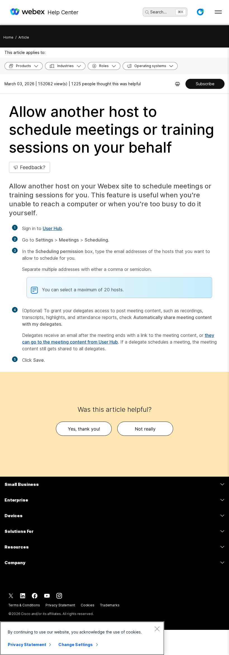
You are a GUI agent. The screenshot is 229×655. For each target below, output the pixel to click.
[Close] (157, 629)
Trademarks (110, 605)
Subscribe (205, 83)
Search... (158, 12)
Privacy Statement (60, 605)
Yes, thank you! (84, 429)
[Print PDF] (177, 84)
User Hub (52, 228)
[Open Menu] (218, 12)
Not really (145, 429)
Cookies (87, 605)
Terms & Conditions (24, 605)
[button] (200, 12)
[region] (82, 638)
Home (8, 37)
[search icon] (147, 12)
